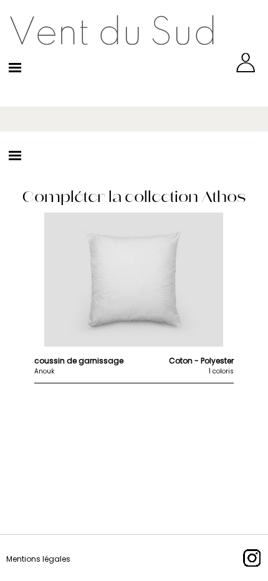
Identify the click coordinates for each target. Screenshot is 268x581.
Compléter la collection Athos (134, 196)
